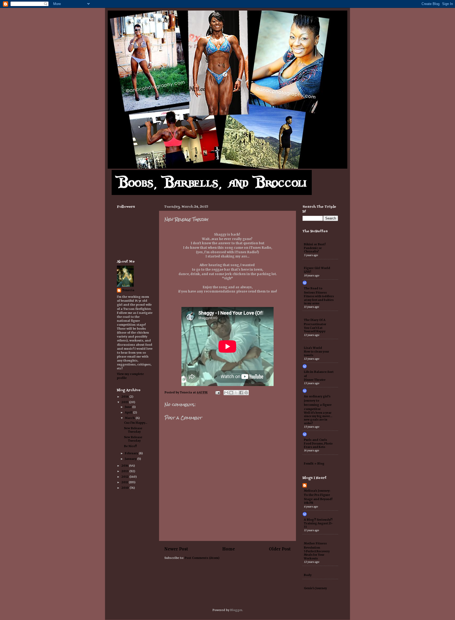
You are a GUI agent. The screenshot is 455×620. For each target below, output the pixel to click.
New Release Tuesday (133, 429)
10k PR (308, 503)
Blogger (236, 610)
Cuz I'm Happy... (135, 422)
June (128, 407)
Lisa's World (313, 348)
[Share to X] (236, 392)
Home (228, 548)
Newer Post (176, 548)
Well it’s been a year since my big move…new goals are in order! (318, 418)
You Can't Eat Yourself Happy (314, 329)
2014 (125, 465)
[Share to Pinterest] (246, 392)
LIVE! (307, 272)
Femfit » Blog (314, 463)
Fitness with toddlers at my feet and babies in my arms (319, 300)
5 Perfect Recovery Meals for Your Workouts (317, 555)
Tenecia (128, 290)
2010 (125, 488)
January (131, 459)
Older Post (280, 548)
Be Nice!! (130, 446)
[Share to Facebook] (241, 392)
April (129, 412)
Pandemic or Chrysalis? (313, 249)
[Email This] (226, 392)
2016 (125, 396)
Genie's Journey (315, 588)
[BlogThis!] (231, 392)
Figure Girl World (317, 268)
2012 (125, 477)
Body (307, 575)
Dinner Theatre (314, 380)
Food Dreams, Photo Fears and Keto (318, 445)
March (130, 418)
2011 (125, 482)
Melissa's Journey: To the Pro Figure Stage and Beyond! (318, 495)
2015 (125, 402)
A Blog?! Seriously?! (318, 519)
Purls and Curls (315, 440)
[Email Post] (217, 392)
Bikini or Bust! (314, 244)
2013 (125, 471)
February (132, 453)
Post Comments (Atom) (202, 558)
